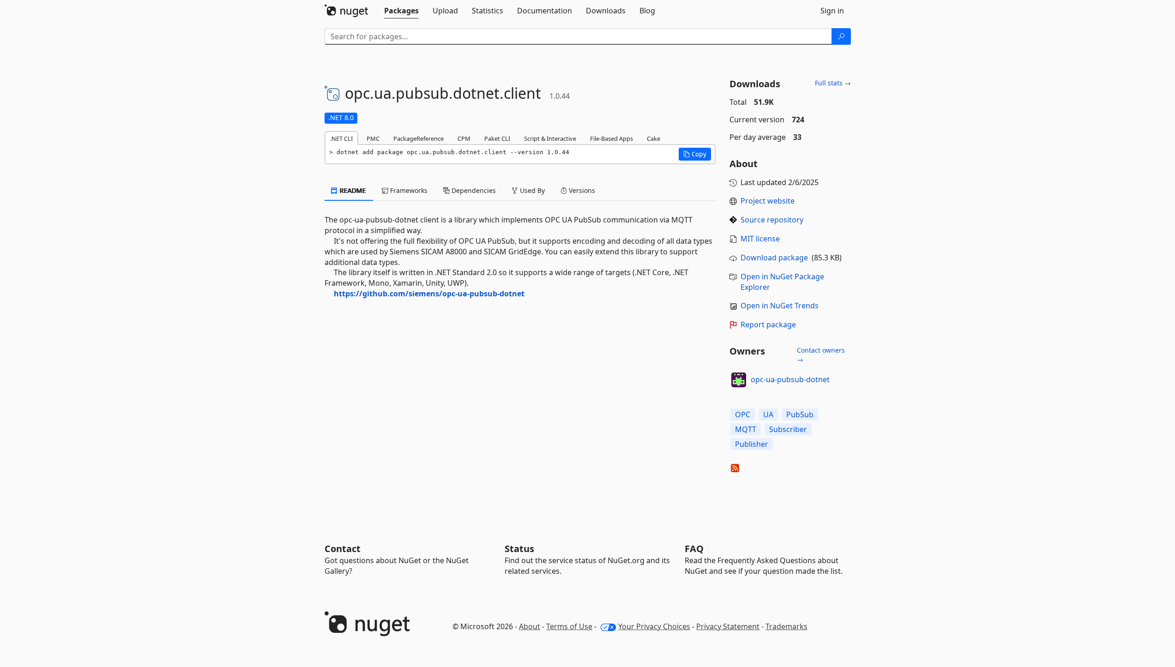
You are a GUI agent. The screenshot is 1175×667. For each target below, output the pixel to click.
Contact (343, 548)
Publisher (751, 444)
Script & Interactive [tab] (550, 138)
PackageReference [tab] (418, 138)
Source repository (772, 220)
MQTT (745, 429)
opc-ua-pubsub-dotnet (790, 379)
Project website (768, 201)
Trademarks (786, 626)
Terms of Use (569, 626)
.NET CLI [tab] (341, 138)
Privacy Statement (727, 626)
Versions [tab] (581, 190)
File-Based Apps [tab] (611, 138)
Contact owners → (821, 355)
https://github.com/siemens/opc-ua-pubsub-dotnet (429, 293)
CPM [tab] (464, 138)
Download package (774, 257)
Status (519, 548)
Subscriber (788, 429)
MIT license (760, 239)
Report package (768, 324)
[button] (695, 154)
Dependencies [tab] (473, 190)
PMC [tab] (373, 138)
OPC (742, 414)
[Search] (841, 36)
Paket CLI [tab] (497, 138)
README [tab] (352, 190)
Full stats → (833, 82)
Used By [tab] (531, 190)
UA (768, 414)
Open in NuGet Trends (780, 305)
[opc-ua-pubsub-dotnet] (738, 380)
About (529, 626)
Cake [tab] (653, 138)
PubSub (799, 414)
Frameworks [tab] (408, 190)
